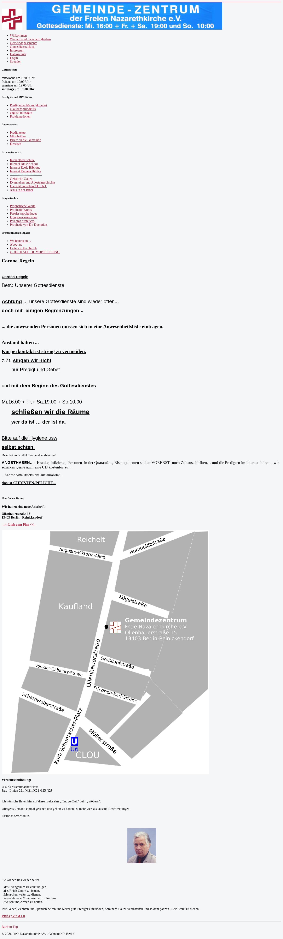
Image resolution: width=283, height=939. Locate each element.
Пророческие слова (23, 217)
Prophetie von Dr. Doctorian (28, 224)
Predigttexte (17, 132)
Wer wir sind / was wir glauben (30, 39)
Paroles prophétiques (23, 213)
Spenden (15, 61)
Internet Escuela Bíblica (25, 171)
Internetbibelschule (22, 160)
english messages (21, 112)
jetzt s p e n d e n (13, 916)
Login (14, 58)
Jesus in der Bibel (21, 190)
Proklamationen (20, 116)
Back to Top (10, 926)
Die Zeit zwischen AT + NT (28, 186)
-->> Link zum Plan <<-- (19, 524)
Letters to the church (23, 248)
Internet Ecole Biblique (25, 167)
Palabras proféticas (22, 221)
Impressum (17, 50)
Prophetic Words (21, 209)
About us (16, 244)
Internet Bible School (24, 164)
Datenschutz (18, 54)
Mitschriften (18, 136)
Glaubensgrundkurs (23, 109)
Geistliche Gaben (21, 178)
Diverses (15, 143)
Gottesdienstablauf (22, 46)
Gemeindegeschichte (23, 43)
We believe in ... (20, 241)
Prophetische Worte (22, 206)
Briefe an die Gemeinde (25, 140)
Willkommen (18, 35)
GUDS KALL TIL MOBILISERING (35, 252)
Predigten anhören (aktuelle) (28, 105)
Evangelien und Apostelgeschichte (32, 182)
